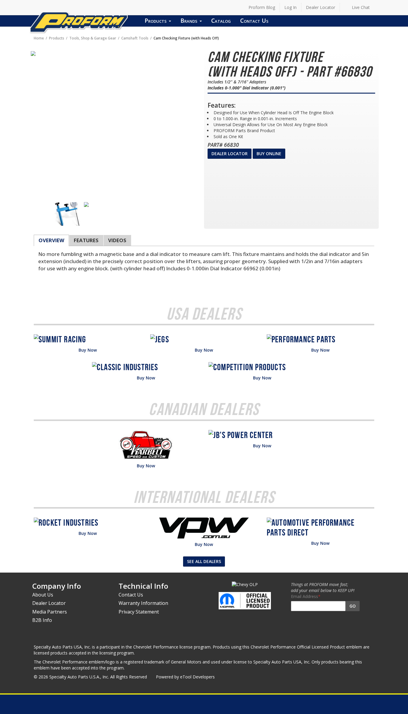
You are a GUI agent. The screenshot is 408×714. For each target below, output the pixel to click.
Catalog (221, 20)
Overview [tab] (51, 240)
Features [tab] (86, 240)
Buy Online (269, 153)
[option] (67, 214)
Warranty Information (143, 603)
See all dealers (204, 561)
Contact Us (254, 20)
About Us (42, 594)
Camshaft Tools (134, 38)
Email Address (304, 596)
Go (352, 606)
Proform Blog (262, 7)
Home (39, 38)
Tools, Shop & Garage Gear (92, 38)
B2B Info (42, 620)
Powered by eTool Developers (185, 677)
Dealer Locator (320, 7)
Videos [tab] (117, 240)
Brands (189, 20)
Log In (290, 7)
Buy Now (88, 350)
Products (156, 20)
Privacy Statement (139, 611)
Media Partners (49, 611)
